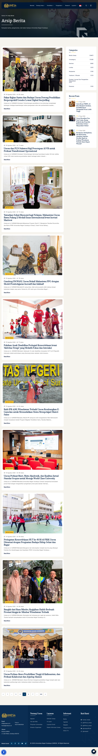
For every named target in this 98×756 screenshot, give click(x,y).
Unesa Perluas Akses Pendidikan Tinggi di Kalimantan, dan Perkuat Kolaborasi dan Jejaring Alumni (32, 675)
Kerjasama (72, 71)
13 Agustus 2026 (10, 671)
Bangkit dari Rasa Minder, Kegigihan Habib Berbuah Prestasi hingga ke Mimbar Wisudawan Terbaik (29, 611)
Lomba (71, 67)
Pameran (71, 86)
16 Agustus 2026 (10, 94)
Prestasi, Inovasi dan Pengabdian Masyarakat (78, 80)
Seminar (71, 63)
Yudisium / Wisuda (74, 75)
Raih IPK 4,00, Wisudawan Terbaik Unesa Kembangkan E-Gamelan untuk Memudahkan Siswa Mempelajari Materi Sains (31, 412)
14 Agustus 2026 (10, 473)
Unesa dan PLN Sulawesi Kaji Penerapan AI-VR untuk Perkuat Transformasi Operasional (29, 149)
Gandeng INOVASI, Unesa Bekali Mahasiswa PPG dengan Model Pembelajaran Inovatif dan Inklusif (31, 282)
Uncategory (72, 59)
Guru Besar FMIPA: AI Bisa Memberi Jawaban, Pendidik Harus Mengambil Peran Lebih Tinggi (83, 107)
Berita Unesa (9, 90)
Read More (7, 108)
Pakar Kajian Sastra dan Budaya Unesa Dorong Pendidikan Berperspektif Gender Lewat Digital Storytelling (32, 99)
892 (41, 694)
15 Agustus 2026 (10, 212)
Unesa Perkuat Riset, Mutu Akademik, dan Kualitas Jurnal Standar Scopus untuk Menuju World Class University (31, 477)
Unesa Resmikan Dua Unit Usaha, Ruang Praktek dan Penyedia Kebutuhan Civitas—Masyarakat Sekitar (83, 122)
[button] (4, 752)
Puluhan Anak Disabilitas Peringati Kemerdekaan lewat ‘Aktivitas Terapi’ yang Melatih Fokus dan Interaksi (30, 346)
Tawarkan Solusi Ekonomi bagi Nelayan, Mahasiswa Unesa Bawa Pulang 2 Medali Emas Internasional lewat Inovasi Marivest (32, 218)
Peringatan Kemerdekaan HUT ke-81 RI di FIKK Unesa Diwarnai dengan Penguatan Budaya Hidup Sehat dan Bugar (30, 542)
